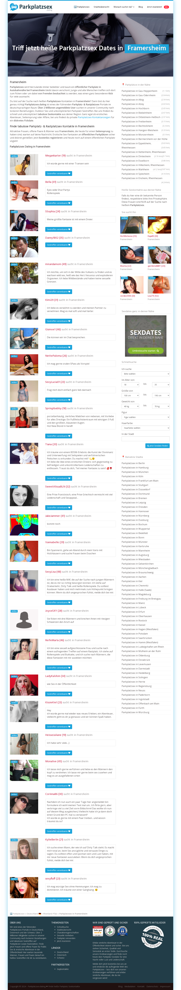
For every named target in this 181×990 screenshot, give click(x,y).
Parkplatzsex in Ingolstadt (135, 699)
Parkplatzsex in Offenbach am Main (140, 703)
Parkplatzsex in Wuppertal (136, 528)
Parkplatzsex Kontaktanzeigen (94, 117)
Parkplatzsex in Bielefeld (135, 533)
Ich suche (127, 369)
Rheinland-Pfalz (50, 913)
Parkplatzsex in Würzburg (135, 712)
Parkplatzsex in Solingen (135, 677)
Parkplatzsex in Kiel (132, 581)
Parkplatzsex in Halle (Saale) (136, 589)
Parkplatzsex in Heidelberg (136, 673)
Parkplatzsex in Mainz (133, 603)
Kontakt (141, 986)
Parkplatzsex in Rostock (134, 620)
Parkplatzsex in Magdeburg (136, 594)
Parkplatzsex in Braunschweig (138, 572)
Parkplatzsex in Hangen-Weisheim (146, 130)
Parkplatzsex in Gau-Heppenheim (146, 90)
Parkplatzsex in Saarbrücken (137, 638)
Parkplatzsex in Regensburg (137, 686)
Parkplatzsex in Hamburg (135, 467)
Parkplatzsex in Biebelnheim (146, 112)
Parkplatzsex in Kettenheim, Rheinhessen (146, 152)
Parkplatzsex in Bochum (134, 524)
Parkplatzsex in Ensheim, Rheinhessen (146, 178)
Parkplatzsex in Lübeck (134, 607)
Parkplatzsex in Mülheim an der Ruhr (141, 651)
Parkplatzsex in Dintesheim (142, 156)
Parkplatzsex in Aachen (134, 576)
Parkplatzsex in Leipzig (134, 502)
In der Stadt (128, 434)
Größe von (127, 390)
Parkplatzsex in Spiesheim (146, 173)
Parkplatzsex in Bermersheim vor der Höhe (146, 139)
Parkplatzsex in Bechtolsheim (146, 125)
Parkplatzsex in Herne (133, 681)
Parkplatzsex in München (135, 472)
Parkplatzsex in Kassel (133, 624)
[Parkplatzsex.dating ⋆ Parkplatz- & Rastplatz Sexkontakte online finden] (31, 7)
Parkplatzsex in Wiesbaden (136, 559)
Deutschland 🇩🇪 (34, 913)
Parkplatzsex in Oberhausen (137, 616)
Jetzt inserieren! (157, 7)
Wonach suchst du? (123, 7)
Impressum (165, 986)
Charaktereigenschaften (68, 932)
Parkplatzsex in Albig (146, 99)
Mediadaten (129, 986)
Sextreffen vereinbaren (57, 173)
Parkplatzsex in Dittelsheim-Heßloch (146, 117)
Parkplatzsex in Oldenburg (136, 655)
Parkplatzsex (18, 913)
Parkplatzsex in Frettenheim (146, 121)
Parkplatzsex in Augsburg (135, 555)
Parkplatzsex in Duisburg (135, 520)
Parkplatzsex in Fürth (133, 707)
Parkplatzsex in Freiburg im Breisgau (141, 598)
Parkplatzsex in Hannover (135, 511)
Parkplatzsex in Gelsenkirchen (138, 563)
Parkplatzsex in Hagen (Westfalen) (140, 629)
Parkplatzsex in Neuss (133, 690)
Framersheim (84, 155)
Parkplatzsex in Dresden (134, 506)
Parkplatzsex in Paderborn (136, 694)
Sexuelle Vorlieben (65, 935)
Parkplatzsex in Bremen (134, 498)
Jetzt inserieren (64, 941)
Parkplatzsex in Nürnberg (135, 515)
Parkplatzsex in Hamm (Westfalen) (140, 642)
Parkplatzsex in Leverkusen (136, 664)
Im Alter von (128, 379)
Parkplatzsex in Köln (132, 476)
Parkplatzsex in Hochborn (146, 108)
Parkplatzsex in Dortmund (135, 493)
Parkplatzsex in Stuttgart (135, 485)
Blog (141, 7)
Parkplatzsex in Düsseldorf (136, 489)
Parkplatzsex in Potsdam (135, 633)
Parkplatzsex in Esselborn (146, 160)
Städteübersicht (101, 7)
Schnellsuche (63, 927)
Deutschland (62, 952)
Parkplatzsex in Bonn (133, 537)
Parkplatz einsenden (66, 938)
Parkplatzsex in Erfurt (133, 611)
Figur (124, 412)
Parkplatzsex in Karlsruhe (135, 546)
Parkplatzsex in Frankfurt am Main (140, 480)
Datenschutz (152, 986)
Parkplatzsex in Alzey (146, 104)
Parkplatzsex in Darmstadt (136, 668)
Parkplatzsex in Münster (135, 541)
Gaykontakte (63, 969)
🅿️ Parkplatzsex (82, 7)
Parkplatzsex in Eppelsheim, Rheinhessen (146, 145)
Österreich (61, 955)
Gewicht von (128, 401)
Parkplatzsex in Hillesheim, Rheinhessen (146, 165)
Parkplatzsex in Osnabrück (136, 659)
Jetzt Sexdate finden (158, 445)
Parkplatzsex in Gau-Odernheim (146, 95)
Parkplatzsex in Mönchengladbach (140, 568)
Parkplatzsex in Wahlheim (141, 169)
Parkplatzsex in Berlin (133, 463)
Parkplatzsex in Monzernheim (146, 134)
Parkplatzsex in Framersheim (73, 913)
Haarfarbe (127, 423)
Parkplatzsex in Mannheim (136, 550)
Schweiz (60, 957)
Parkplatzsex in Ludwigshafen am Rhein (143, 646)
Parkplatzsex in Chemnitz (135, 585)
